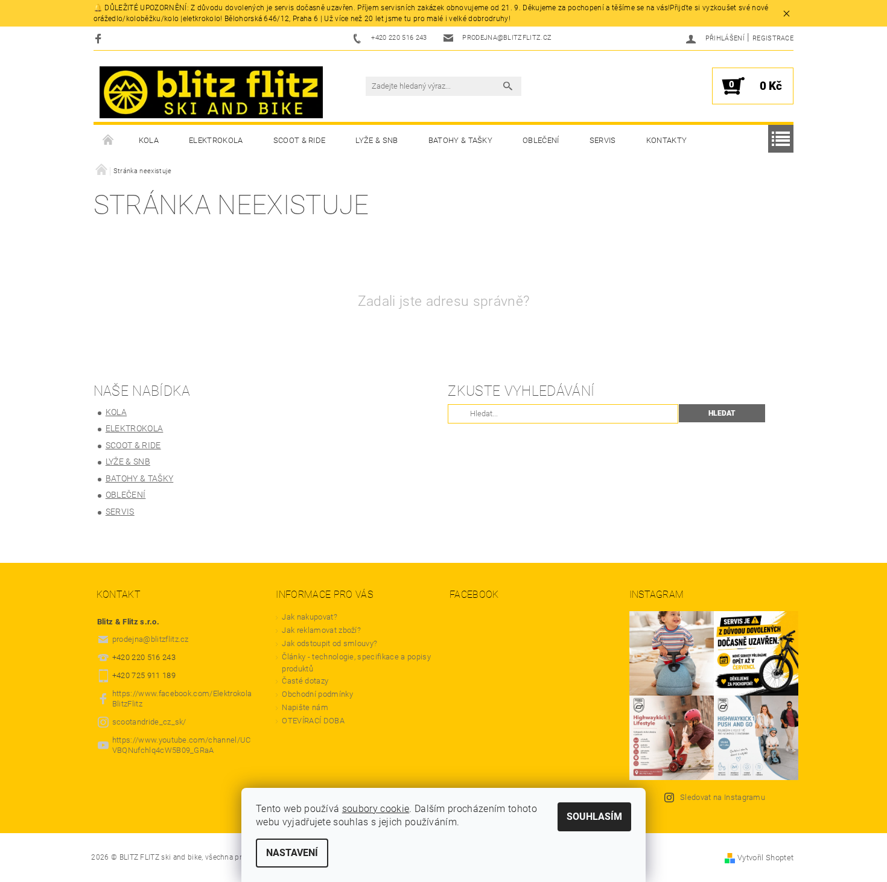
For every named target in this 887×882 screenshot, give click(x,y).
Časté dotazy (305, 680)
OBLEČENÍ (541, 140)
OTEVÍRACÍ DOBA (314, 720)
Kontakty (666, 140)
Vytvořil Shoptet (765, 857)
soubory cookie (375, 808)
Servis (603, 140)
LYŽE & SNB (376, 140)
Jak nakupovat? (309, 616)
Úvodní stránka (109, 140)
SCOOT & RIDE (299, 140)
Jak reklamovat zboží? (321, 630)
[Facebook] (100, 38)
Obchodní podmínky (317, 694)
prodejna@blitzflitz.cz (150, 639)
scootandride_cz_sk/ (149, 721)
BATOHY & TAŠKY (460, 140)
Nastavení (292, 852)
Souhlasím (594, 816)
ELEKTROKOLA (216, 140)
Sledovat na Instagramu (722, 797)
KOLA (149, 140)
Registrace (772, 38)
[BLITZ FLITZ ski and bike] (211, 92)
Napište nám (305, 707)
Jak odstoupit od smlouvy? (329, 643)
